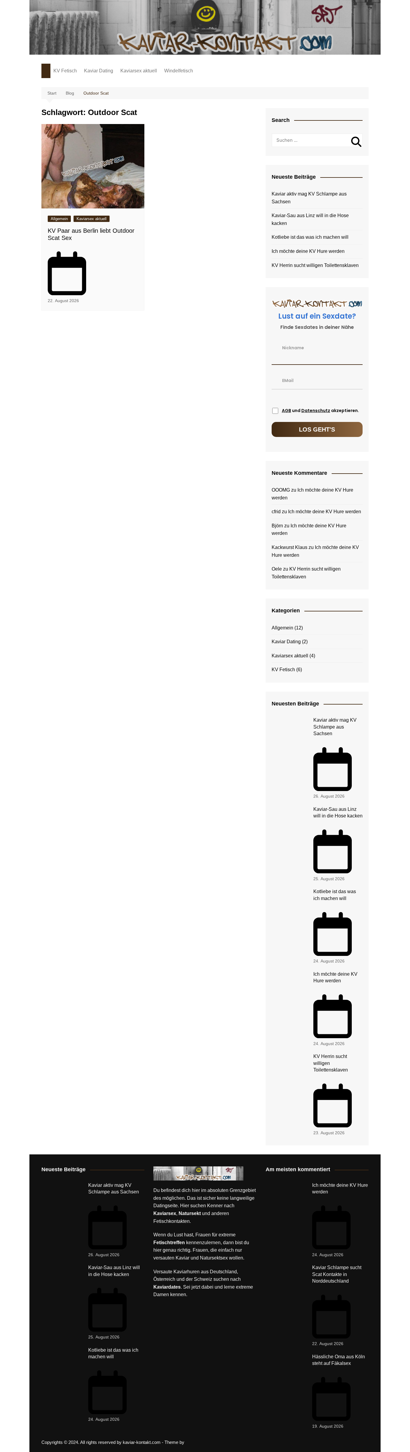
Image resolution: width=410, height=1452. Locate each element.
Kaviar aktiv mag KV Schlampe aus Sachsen (309, 197)
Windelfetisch (178, 70)
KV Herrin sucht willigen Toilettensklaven (315, 265)
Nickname (293, 347)
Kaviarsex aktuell (138, 70)
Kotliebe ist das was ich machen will (310, 237)
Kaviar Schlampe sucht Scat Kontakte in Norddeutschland (336, 1274)
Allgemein (59, 219)
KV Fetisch (65, 70)
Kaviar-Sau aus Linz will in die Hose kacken (310, 219)
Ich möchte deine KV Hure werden (308, 251)
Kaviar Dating (98, 70)
